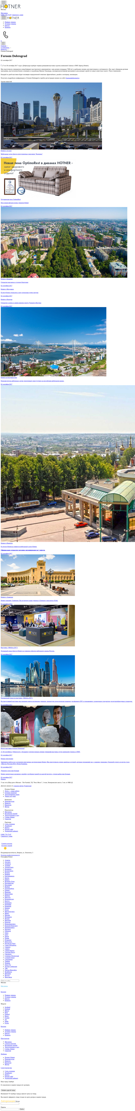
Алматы (7, 860)
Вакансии (8, 805)
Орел (6, 934)
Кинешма (8, 904)
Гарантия (8, 819)
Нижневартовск (10, 924)
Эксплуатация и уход (12, 815)
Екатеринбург (9, 888)
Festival (7, 1014)
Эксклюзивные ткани (12, 794)
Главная (4, 46)
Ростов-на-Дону (10, 943)
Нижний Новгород (11, 926)
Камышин (8, 903)
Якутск (7, 975)
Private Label (9, 829)
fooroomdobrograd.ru (72, 78)
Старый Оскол (10, 957)
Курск (7, 910)
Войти (22, 1109)
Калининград (9, 899)
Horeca (7, 827)
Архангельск (9, 867)
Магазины (4, 13)
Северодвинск (9, 950)
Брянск (7, 880)
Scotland (7, 1007)
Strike (6, 1021)
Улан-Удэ (8, 965)
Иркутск (7, 897)
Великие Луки (10, 881)
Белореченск (9, 871)
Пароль (3, 1107)
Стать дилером (10, 824)
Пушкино (8, 940)
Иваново (8, 892)
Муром (7, 918)
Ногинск (8, 929)
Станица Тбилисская (12, 956)
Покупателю (5, 1038)
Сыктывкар (9, 959)
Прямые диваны (10, 22)
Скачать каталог (6, 843)
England (7, 1009)
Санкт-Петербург (10, 945)
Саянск (7, 949)
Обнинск (8, 931)
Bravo (7, 1016)
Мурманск (8, 917)
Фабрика (4, 1054)
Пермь (7, 938)
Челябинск (8, 972)
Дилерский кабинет (11, 831)
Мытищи (8, 920)
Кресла (7, 25)
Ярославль (8, 977)
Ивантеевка (9, 894)
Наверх (3, 779)
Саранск (7, 947)
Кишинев (8, 906)
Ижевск (7, 895)
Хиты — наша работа (12, 791)
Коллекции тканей (11, 813)
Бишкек (7, 874)
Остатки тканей (6, 845)
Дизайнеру (8, 826)
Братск (7, 878)
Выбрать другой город (8, 1090)
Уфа (6, 968)
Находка (7, 922)
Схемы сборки (10, 817)
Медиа (7, 807)
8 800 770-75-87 (6, 15)
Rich (6, 1012)
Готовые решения (11, 793)
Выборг (7, 887)
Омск (6, 933)
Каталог (3, 992)
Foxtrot (7, 1018)
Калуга (7, 901)
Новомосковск (10, 927)
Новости (4, 49)
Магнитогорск (10, 911)
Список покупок (10, 1043)
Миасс (7, 913)
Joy (6, 1019)
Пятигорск (8, 942)
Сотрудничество (6, 1068)
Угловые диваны (10, 24)
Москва (7, 915)
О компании (5, 47)
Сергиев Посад (10, 952)
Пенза (7, 936)
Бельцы (7, 872)
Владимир (8, 885)
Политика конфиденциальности (10, 855)
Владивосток (9, 883)
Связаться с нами (17, 15)
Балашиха (8, 869)
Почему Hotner (10, 1057)
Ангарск (7, 862)
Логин (17, 1101)
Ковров (7, 908)
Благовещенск (9, 876)
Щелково (8, 973)
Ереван (7, 890)
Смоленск (8, 954)
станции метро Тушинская (22, 786)
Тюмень (7, 963)
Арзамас (7, 865)
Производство (9, 801)
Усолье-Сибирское (11, 966)
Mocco (7, 1011)
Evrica (7, 1023)
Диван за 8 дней (10, 796)
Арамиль (8, 864)
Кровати (7, 27)
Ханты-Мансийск (11, 970)
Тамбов (7, 961)
